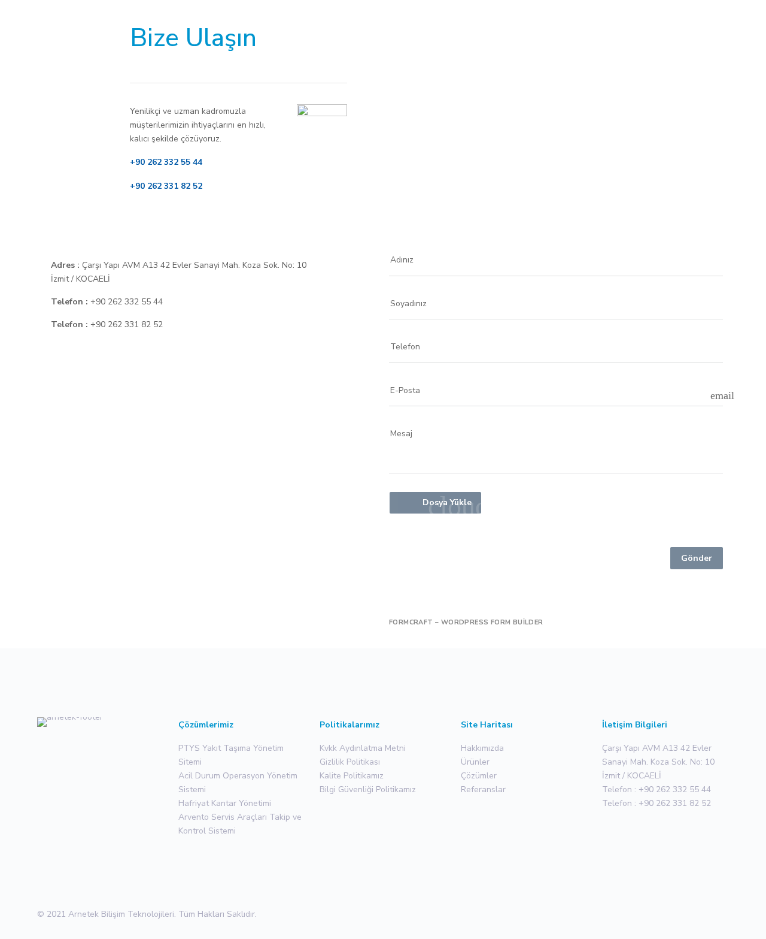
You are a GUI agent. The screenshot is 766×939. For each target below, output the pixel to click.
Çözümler (479, 775)
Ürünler (475, 762)
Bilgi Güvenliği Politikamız (368, 789)
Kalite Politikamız (352, 775)
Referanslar (483, 789)
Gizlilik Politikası (350, 762)
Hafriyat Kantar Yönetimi (224, 803)
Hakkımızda (482, 748)
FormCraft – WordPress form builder (466, 622)
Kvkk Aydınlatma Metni (363, 748)
